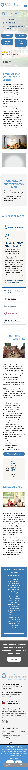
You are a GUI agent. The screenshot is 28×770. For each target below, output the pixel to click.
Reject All (18, 762)
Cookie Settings (6, 738)
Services (7, 36)
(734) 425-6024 (10, 23)
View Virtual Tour (21, 43)
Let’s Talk (14, 659)
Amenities (21, 36)
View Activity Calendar (13, 454)
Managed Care (12, 313)
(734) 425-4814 (10, 19)
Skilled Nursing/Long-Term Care (15, 291)
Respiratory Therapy (14, 321)
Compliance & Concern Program (11, 736)
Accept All (9, 762)
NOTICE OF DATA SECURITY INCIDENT (13, 731)
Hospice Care (12, 306)
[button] (11, 149)
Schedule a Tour (7, 42)
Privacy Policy (6, 733)
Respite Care (12, 299)
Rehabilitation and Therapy (16, 227)
